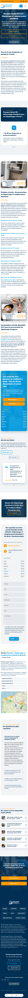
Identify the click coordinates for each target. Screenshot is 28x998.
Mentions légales (5, 990)
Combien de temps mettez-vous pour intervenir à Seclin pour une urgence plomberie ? (12, 772)
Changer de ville (6, 657)
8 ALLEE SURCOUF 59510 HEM (14, 957)
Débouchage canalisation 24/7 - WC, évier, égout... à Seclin (15, 817)
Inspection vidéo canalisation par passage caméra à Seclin (14, 832)
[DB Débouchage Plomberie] (6, 6)
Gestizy (24, 990)
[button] (21, 6)
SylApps (14, 991)
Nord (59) (24, 668)
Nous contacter (12, 399)
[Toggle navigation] (25, 6)
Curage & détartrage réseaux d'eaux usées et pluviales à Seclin (14, 825)
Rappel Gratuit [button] (13, 31)
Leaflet (25, 712)
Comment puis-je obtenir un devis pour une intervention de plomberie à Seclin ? (13, 786)
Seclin (8, 675)
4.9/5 (15, 42)
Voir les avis (5, 452)
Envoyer (12, 638)
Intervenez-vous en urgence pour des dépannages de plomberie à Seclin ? (12, 737)
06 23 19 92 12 (13, 36)
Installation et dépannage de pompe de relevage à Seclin (14, 838)
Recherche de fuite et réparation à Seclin (12, 845)
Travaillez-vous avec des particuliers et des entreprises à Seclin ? (13, 779)
